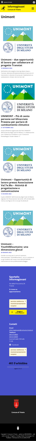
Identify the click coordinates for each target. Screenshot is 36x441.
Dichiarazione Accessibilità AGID (21, 437)
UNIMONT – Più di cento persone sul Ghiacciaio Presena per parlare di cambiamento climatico (15, 120)
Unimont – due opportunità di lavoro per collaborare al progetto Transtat (17, 62)
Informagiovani (16, 6)
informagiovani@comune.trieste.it (21, 330)
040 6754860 (13, 335)
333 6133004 (13, 337)
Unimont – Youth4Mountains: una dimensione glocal (14, 246)
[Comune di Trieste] (2, 2)
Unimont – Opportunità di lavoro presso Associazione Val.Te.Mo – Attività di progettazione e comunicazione (17, 185)
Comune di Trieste (8, 2)
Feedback (8, 437)
